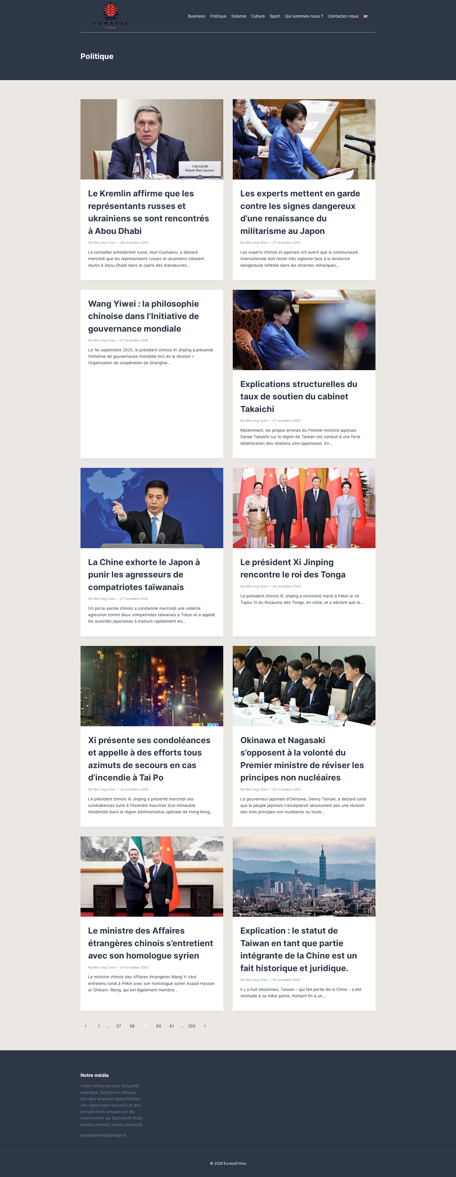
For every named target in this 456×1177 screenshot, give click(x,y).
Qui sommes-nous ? (304, 16)
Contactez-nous (343, 16)
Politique (218, 16)
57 (118, 1026)
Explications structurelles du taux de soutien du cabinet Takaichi (298, 396)
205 (191, 1026)
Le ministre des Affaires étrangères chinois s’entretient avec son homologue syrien (150, 942)
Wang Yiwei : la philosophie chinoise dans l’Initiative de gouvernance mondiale (143, 316)
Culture (258, 16)
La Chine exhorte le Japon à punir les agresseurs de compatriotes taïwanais (144, 574)
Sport (275, 16)
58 (132, 1026)
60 (158, 1026)
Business (196, 16)
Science (238, 16)
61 (172, 1026)
